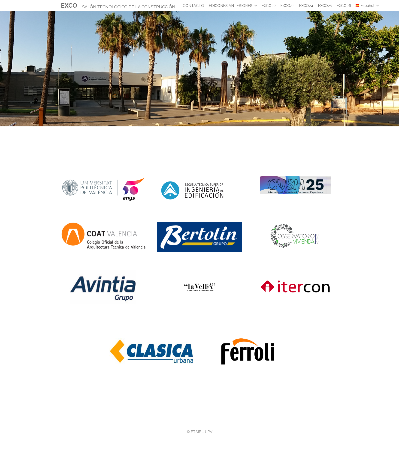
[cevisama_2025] (295, 185)
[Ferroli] (247, 351)
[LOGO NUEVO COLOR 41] (199, 190)
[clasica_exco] (151, 351)
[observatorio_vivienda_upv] (295, 235)
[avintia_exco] (103, 287)
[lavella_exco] (199, 287)
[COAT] (103, 236)
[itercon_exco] (295, 287)
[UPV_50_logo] (103, 189)
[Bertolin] (199, 237)
